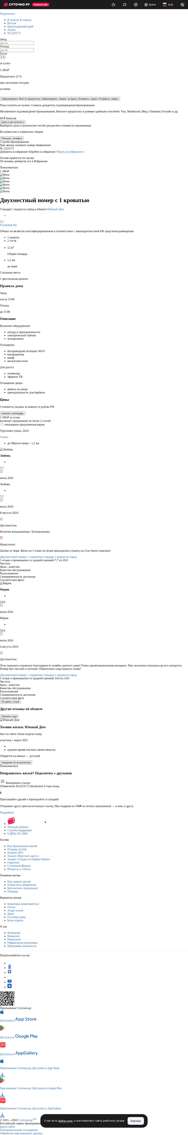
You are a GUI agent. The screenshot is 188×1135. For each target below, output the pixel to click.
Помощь (12, 891)
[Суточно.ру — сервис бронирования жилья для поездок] (17, 4)
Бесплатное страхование (22, 888)
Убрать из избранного (70, 151)
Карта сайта (7, 1126)
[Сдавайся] (113, 4)
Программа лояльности (22, 946)
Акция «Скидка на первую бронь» (28, 859)
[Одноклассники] (9, 967)
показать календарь (12, 413)
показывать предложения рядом (24, 424)
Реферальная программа (22, 942)
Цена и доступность (12, 122)
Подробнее (7, 812)
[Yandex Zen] (9, 986)
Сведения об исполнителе (16, 762)
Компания (13, 932)
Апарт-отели (15, 910)
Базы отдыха (15, 920)
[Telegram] (9, 963)
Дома (10, 913)
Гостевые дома (16, 917)
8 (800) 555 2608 (17, 833)
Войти (152, 4)
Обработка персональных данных (21, 1133)
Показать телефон (11, 138)
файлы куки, (65, 1121)
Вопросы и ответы (19, 869)
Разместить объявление (22, 884)
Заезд (3, 39)
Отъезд (4, 46)
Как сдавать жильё (19, 881)
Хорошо (136, 1120)
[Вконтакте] (9, 977)
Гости (3, 53)
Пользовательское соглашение (19, 1130)
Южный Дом (55, 209)
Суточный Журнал (19, 865)
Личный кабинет (18, 827)
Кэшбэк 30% (15, 852)
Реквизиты (14, 939)
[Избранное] (136, 4)
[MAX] (9, 972)
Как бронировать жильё (22, 846)
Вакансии (13, 936)
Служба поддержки (19, 830)
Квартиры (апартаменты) (23, 903)
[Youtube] (9, 982)
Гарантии (13, 862)
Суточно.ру (27, 1120)
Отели (11, 907)
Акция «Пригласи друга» (23, 855)
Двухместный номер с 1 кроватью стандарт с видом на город (38, 556)
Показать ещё (9, 716)
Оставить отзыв (10, 701)
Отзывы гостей (16, 849)
